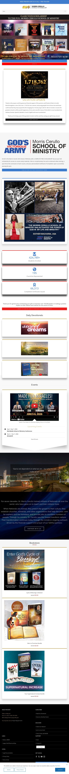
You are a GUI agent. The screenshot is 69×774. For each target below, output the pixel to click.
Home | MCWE (6, 739)
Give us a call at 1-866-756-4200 (9, 715)
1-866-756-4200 (44, 2)
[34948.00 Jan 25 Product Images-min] (24, 550)
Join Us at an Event (40, 730)
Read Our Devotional (41, 713)
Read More (57, 765)
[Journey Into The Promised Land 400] (34, 342)
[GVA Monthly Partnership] (34, 34)
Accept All (60, 769)
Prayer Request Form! (17, 720)
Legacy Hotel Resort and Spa (9, 743)
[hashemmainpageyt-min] (34, 363)
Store (37, 739)
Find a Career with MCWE (42, 733)
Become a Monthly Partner (42, 717)
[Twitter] (39, 756)
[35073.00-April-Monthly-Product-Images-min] (24, 600)
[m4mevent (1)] (34, 393)
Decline (9, 769)
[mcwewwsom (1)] (34, 54)
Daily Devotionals (34, 315)
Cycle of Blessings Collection (34, 593)
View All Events (34, 439)
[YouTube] (41, 756)
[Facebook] (36, 756)
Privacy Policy (6, 756)
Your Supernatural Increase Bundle (34, 694)
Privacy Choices (20, 769)
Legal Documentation (8, 753)
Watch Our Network (41, 726)
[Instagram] (44, 756)
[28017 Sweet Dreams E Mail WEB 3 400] (34, 321)
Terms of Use (6, 759)
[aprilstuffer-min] (24, 651)
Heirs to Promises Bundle (34, 643)
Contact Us (38, 743)
